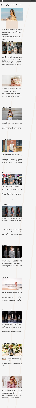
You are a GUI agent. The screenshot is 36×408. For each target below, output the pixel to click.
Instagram (21, 53)
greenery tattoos (5, 154)
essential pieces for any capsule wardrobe (6, 56)
